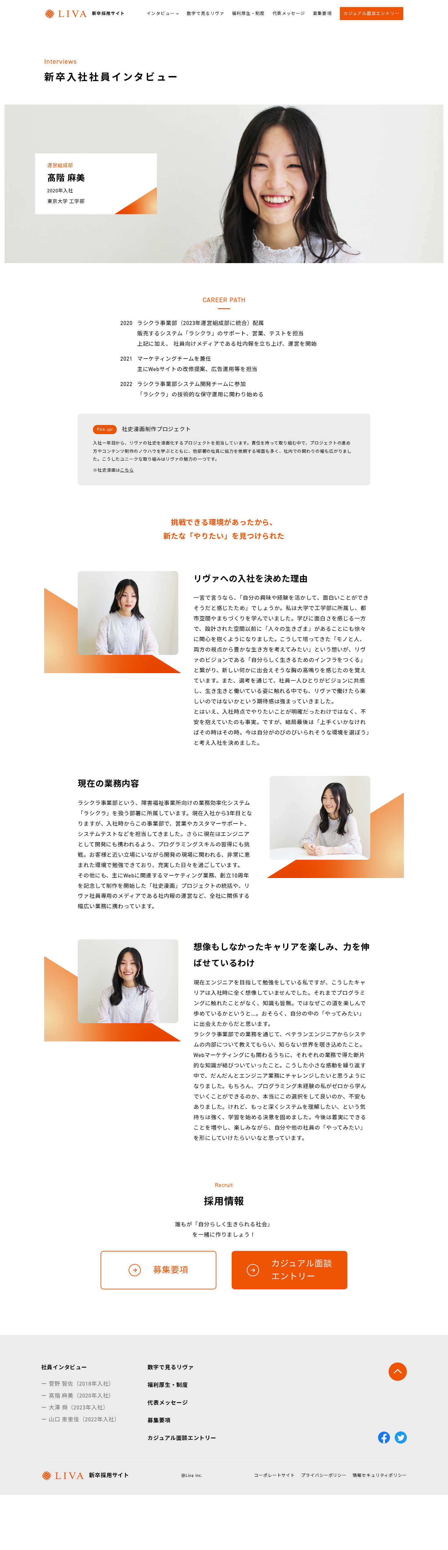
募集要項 (322, 13)
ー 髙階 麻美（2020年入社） (77, 1395)
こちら (127, 470)
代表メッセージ (288, 13)
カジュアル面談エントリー (371, 13)
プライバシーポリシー (324, 1475)
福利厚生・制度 (248, 13)
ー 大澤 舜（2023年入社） (75, 1407)
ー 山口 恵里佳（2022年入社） (80, 1419)
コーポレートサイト (274, 1475)
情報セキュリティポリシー (380, 1475)
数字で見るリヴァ (205, 13)
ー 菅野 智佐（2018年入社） (77, 1384)
